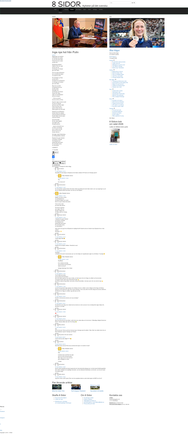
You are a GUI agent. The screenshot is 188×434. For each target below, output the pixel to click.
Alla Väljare (78, 9)
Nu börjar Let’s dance (117, 100)
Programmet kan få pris (117, 103)
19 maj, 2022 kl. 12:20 (60, 367)
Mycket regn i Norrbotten (118, 67)
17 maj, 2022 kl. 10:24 (63, 178)
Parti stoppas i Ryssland (78, 391)
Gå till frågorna (112, 56)
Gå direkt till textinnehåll (5, 0)
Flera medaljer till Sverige (118, 96)
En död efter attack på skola (118, 62)
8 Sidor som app (59, 399)
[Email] (79, 154)
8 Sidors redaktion (88, 399)
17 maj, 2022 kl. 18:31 (60, 303)
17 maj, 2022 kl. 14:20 (60, 251)
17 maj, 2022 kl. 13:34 (60, 244)
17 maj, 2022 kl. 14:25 (63, 259)
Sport (84, 9)
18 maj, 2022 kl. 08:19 (60, 344)
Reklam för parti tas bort (118, 84)
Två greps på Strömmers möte (119, 81)
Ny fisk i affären (115, 114)
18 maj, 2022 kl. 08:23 (63, 351)
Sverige (66, 9)
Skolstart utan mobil (117, 87)
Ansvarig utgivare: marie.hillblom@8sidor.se (94, 402)
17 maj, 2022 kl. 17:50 (60, 286)
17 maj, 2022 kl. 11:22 (60, 217)
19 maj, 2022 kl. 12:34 (60, 377)
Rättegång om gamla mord (118, 65)
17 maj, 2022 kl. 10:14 (60, 171)
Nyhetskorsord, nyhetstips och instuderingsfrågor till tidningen (63, 402)
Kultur (89, 9)
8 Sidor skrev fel (116, 63)
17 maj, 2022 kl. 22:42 (60, 319)
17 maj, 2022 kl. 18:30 (60, 296)
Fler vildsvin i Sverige (117, 66)
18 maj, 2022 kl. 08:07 (60, 337)
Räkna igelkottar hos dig (118, 116)
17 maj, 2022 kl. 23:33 (60, 327)
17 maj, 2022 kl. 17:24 (60, 273)
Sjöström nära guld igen (117, 95)
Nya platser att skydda (96, 391)
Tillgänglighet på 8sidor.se (90, 400)
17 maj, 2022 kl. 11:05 (60, 187)
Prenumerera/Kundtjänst (60, 397)
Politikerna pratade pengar (118, 85)
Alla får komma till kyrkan (118, 102)
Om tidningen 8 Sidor (89, 397)
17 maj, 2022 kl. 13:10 (60, 237)
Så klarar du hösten (116, 113)
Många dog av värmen (117, 71)
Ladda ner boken (113, 144)
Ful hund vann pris (116, 110)
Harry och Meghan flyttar (118, 74)
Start (55, 9)
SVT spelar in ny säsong (118, 104)
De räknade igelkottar (117, 111)
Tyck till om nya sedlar (117, 76)
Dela (53, 159)
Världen (72, 9)
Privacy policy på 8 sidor (89, 403)
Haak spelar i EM (116, 92)
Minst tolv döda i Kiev (58, 391)
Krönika (101, 9)
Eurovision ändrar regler (118, 106)
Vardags (95, 9)
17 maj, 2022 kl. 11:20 (60, 196)
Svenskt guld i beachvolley (118, 93)
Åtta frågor (114, 50)
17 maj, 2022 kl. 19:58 (60, 312)
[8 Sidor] (79, 6)
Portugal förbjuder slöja (117, 77)
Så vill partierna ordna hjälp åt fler (120, 82)
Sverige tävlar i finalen (117, 90)
